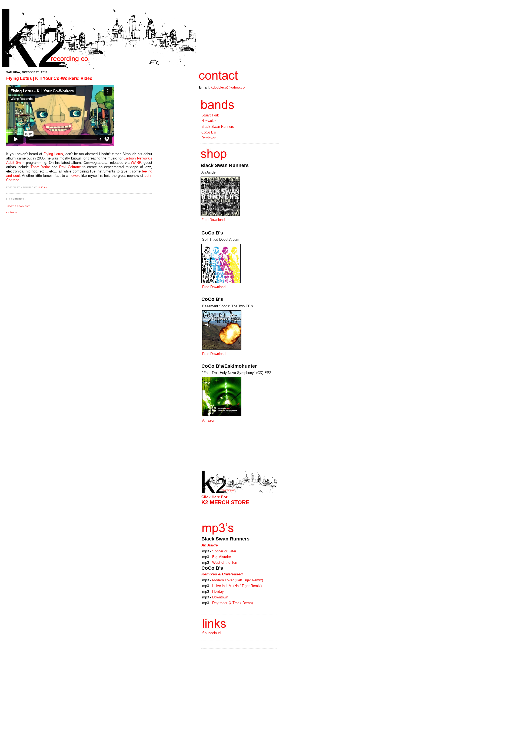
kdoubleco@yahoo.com (229, 87)
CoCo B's (208, 132)
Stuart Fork (210, 115)
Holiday (218, 591)
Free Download (213, 220)
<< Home (12, 212)
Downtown (220, 597)
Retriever (208, 138)
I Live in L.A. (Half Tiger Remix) (237, 586)
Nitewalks (209, 121)
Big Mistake (221, 557)
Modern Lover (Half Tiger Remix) (237, 580)
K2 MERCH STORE (225, 502)
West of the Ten (224, 562)
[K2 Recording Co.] (99, 67)
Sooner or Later (224, 551)
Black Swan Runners (217, 127)
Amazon (208, 420)
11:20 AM (43, 187)
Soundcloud (211, 633)
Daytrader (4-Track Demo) (232, 603)
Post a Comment (19, 206)
